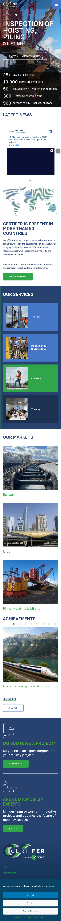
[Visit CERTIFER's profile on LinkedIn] (11, 131)
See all (13, 708)
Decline (30, 903)
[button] (4, 15)
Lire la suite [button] (14, 145)
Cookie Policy (17, 917)
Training (35, 409)
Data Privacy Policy (31, 917)
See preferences (30, 911)
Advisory (36, 378)
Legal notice (44, 917)
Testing (35, 316)
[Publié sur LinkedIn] (50, 131)
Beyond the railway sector (25, 56)
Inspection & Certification (38, 347)
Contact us (9, 873)
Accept (30, 895)
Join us (7, 867)
